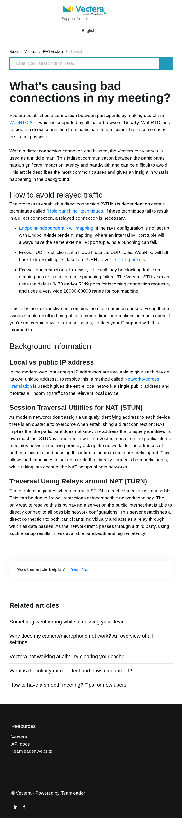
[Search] (166, 63)
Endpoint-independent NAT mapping (56, 228)
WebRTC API (23, 122)
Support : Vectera (22, 51)
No (84, 569)
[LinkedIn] (15, 807)
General (75, 51)
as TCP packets (128, 259)
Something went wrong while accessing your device (68, 622)
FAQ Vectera (53, 51)
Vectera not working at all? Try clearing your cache (66, 656)
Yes (74, 569)
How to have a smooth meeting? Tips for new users (67, 685)
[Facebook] (24, 807)
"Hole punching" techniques (74, 211)
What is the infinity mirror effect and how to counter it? (70, 671)
